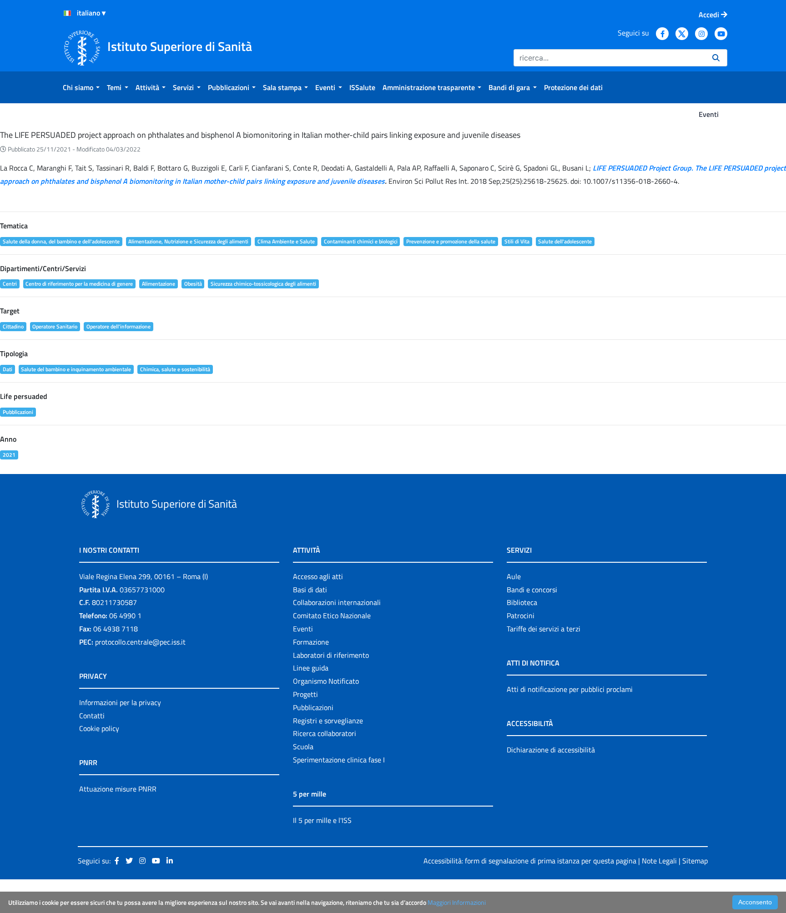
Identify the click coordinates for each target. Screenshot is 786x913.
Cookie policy (99, 728)
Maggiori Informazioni (457, 902)
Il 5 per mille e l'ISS (322, 820)
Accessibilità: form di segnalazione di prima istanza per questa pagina (529, 860)
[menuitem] (81, 87)
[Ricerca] (716, 57)
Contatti (92, 715)
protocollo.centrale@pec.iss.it (140, 641)
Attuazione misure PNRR (117, 788)
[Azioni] (67, 13)
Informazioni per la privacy (120, 702)
